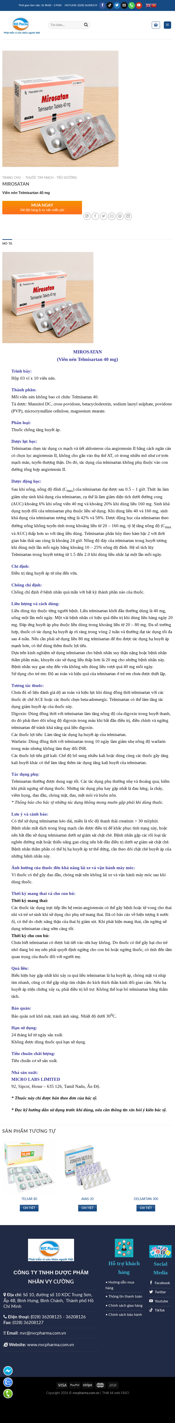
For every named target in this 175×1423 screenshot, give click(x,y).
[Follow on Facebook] (102, 5)
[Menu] (167, 25)
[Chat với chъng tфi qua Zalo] (8, 1382)
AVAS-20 (87, 1199)
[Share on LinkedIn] (128, 216)
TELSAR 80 (29, 1199)
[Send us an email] (124, 5)
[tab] (7, 243)
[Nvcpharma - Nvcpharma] (22, 25)
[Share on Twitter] (103, 216)
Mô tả (7, 243)
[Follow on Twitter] (117, 5)
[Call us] (131, 5)
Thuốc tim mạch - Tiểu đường (51, 177)
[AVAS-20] (87, 1167)
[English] (148, 5)
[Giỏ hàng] (156, 25)
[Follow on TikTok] (109, 5)
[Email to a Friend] (112, 216)
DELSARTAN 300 (146, 1199)
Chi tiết (29, 1208)
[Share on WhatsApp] (87, 216)
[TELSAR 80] (29, 1167)
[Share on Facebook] (95, 216)
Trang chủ (11, 177)
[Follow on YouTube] (139, 5)
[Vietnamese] (154, 5)
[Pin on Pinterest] (120, 216)
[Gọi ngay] (8, 1393)
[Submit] (86, 25)
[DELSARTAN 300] (146, 1167)
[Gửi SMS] (8, 1370)
